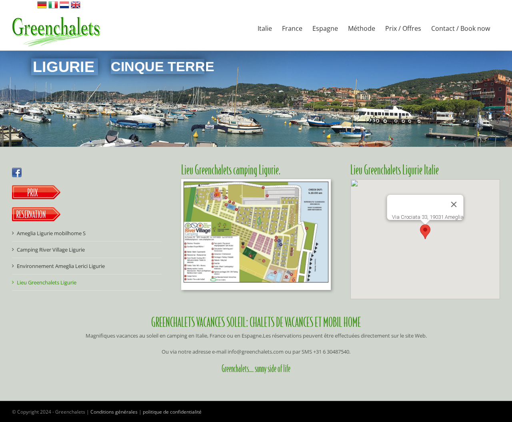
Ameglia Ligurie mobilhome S (51, 233)
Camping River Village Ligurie (51, 249)
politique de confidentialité (172, 411)
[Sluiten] (453, 204)
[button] (425, 231)
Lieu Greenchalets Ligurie (46, 282)
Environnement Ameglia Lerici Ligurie (61, 266)
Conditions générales (114, 411)
